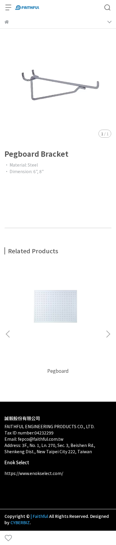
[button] (108, 334)
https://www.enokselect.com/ (33, 473)
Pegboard (58, 371)
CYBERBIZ (20, 522)
